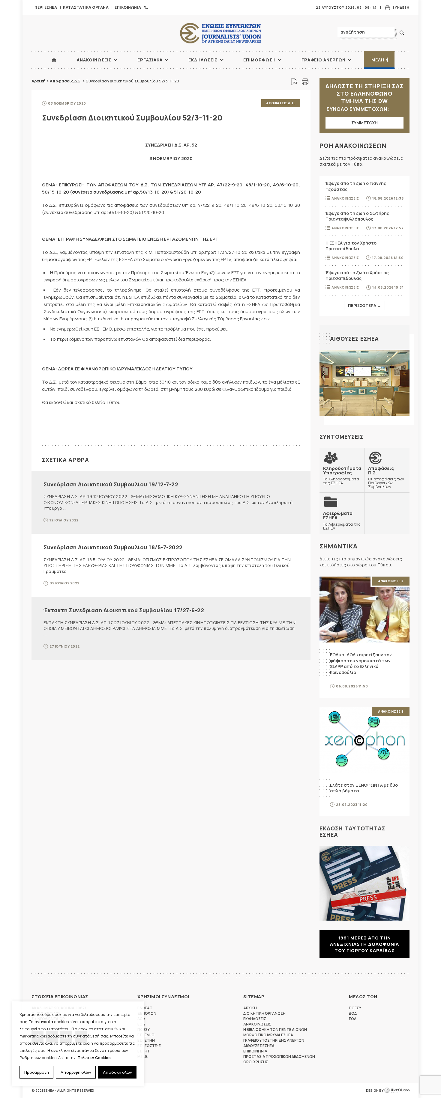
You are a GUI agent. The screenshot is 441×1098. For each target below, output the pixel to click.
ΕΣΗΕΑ (220, 33)
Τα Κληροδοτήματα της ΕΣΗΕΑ (342, 475)
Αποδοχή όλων (117, 1072)
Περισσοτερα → (364, 305)
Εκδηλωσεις (203, 60)
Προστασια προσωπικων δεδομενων (279, 1056)
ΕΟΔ (352, 1018)
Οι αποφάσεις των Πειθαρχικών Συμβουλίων (386, 477)
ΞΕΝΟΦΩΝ (146, 1013)
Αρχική (39, 81)
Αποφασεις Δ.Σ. (280, 103)
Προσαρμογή (36, 1072)
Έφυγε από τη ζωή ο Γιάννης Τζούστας (356, 186)
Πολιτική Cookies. (95, 1057)
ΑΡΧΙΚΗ (54, 60)
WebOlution (397, 1091)
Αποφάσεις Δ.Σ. (66, 81)
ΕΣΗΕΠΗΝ (146, 1040)
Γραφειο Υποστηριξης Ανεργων (273, 1040)
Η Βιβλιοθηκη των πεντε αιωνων (275, 1029)
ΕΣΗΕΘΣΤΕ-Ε (149, 1045)
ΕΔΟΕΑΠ (144, 1007)
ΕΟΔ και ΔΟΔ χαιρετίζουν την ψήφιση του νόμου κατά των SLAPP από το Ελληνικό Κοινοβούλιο (361, 663)
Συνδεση (401, 7)
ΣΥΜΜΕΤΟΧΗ (364, 123)
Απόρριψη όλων (76, 1072)
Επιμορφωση (259, 60)
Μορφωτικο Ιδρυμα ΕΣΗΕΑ (268, 1034)
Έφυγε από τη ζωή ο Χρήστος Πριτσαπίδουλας (357, 275)
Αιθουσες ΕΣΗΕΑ (354, 338)
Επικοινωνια (128, 7)
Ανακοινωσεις (94, 60)
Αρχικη (250, 1007)
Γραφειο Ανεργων (324, 60)
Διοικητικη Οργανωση (264, 1013)
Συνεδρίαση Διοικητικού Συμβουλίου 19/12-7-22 (111, 484)
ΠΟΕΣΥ (355, 1007)
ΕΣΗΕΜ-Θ (145, 1034)
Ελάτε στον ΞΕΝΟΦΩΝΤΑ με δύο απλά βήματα (364, 788)
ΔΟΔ (353, 1013)
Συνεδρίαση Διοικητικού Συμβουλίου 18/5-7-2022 (113, 547)
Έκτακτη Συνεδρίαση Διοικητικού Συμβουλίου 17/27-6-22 (124, 610)
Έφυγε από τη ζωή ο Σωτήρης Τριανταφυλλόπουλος (357, 216)
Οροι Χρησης (255, 1061)
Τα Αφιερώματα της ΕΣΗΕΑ (342, 520)
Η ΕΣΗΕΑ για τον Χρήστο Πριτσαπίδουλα (351, 246)
